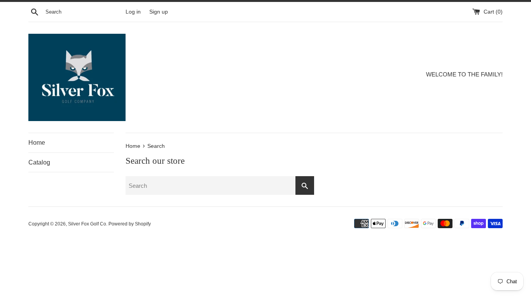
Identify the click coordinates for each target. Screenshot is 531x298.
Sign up (158, 12)
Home (36, 142)
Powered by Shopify (129, 224)
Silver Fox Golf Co (87, 224)
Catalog (39, 162)
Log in (133, 12)
